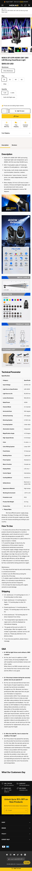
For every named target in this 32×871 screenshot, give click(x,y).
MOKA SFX (13, 864)
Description (5, 145)
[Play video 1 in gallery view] (18, 50)
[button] (2, 5)
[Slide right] (28, 32)
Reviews (14, 145)
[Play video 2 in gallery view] (25, 50)
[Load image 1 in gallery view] (5, 50)
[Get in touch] (25, 5)
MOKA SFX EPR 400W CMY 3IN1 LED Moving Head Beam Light (15, 11)
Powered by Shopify (20, 864)
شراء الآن (15, 116)
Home (4, 9)
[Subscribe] (26, 810)
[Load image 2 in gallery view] (11, 50)
